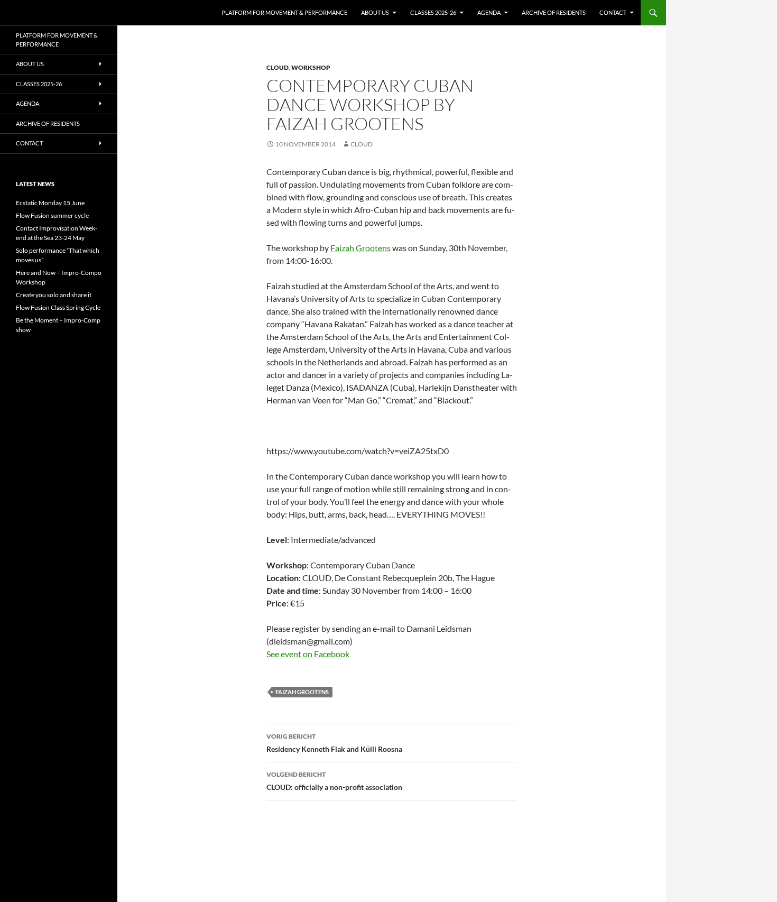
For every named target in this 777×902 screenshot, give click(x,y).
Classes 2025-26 (433, 12)
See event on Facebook (307, 654)
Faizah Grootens (360, 248)
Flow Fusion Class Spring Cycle (58, 307)
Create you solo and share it (53, 295)
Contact (612, 12)
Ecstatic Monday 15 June (50, 203)
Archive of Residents (554, 12)
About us (375, 12)
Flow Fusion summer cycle (52, 215)
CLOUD (277, 67)
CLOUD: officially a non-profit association (334, 780)
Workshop (310, 67)
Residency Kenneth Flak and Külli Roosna (334, 742)
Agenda (489, 12)
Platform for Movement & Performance (284, 12)
